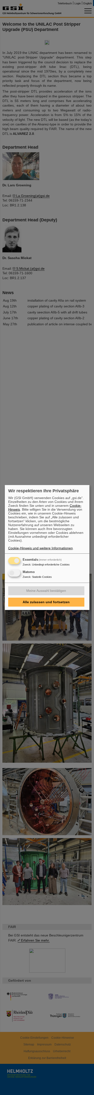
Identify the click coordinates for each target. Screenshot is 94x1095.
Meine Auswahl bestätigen (46, 591)
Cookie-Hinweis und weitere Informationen (40, 548)
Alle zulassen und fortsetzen (46, 602)
